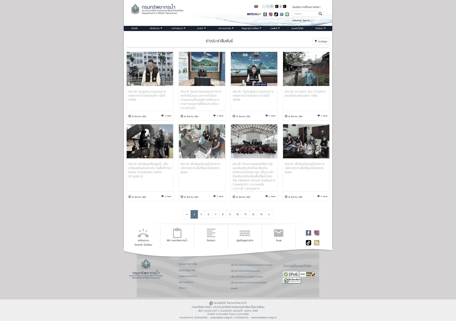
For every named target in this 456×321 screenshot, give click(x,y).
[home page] (152, 10)
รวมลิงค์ (274, 28)
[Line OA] (287, 13)
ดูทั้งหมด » (183, 288)
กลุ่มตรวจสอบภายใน (187, 270)
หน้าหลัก (134, 28)
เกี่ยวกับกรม (155, 28)
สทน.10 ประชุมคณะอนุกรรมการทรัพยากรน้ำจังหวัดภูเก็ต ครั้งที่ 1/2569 (147, 95)
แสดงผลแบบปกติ (280, 6)
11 (245, 214)
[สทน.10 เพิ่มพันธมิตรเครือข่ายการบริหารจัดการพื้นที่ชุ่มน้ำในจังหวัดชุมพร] (202, 141)
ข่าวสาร (200, 28)
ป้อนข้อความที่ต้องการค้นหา (306, 7)
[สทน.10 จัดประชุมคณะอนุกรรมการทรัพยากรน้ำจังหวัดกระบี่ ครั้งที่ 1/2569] (254, 69)
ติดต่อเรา (320, 28)
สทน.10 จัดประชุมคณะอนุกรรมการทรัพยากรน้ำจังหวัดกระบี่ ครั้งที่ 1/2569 (253, 95)
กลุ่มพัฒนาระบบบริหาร (188, 276)
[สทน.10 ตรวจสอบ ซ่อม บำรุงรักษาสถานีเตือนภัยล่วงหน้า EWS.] (306, 69)
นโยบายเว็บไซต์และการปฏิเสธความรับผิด (247, 277)
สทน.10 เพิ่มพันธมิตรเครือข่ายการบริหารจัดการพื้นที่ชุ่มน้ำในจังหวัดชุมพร (200, 168)
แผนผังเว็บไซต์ (297, 28)
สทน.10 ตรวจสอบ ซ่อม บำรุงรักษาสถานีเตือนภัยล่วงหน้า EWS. (305, 93)
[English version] (256, 6)
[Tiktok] (308, 242)
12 (253, 214)
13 (261, 214)
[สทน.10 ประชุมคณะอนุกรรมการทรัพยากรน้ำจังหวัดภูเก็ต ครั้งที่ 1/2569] (150, 69)
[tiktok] (276, 13)
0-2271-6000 (222, 314)
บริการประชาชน (225, 28)
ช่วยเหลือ (234, 288)
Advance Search (301, 20)
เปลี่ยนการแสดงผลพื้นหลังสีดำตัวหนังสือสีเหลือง (284, 6)
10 (237, 214)
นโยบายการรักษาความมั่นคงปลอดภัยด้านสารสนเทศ (252, 265)
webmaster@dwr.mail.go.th (264, 317)
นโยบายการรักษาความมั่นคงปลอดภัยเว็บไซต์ (248, 282)
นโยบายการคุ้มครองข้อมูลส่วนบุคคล (245, 271)
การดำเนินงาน (177, 28)
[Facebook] (265, 13)
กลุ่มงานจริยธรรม (186, 282)
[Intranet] (254, 13)
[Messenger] (282, 13)
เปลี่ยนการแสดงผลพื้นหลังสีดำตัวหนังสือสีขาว (276, 6)
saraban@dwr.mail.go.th (221, 317)
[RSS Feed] (316, 242)
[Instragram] (271, 13)
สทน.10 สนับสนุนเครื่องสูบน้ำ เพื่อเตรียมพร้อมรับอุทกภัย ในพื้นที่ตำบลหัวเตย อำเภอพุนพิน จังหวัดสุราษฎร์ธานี (149, 170)
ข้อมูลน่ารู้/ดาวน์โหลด (251, 28)
